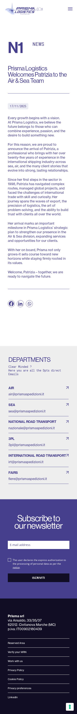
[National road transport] (38, 424)
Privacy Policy (16, 670)
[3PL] (38, 441)
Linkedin (13, 697)
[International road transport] (38, 458)
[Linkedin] (20, 303)
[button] (70, 9)
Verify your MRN (17, 652)
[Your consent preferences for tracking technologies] (70, 707)
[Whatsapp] (29, 303)
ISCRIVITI (38, 578)
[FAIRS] (38, 475)
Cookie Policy (16, 679)
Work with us (15, 661)
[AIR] (38, 390)
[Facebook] (11, 303)
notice (16, 567)
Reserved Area (16, 643)
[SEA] (38, 407)
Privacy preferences (19, 688)
